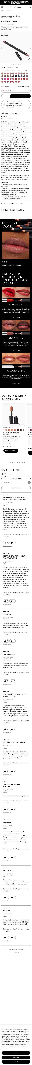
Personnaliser (16, 1061)
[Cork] (24, 74)
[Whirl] (13, 74)
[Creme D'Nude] (6, 430)
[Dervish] (16, 74)
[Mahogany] (16, 82)
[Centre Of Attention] (13, 82)
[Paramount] (18, 430)
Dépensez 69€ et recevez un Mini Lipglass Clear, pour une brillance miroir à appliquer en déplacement (16, 2)
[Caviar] (16, 76)
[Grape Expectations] (19, 76)
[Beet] (5, 82)
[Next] (23, 430)
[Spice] (11, 74)
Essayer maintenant (23, 86)
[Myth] (12, 430)
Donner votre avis (16, 478)
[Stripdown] (5, 74)
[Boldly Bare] (8, 74)
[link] (16, 303)
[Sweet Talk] (11, 79)
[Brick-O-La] (16, 79)
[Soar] (13, 79)
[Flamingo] (2, 82)
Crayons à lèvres (6, 17)
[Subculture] (2, 74)
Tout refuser (16, 1057)
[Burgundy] (8, 82)
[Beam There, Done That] (31, 430)
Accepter (16, 1052)
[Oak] (21, 74)
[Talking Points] (8, 79)
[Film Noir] (21, 430)
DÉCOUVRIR (16, 317)
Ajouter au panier (20, 96)
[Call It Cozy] (9, 430)
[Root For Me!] (13, 76)
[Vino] (2, 79)
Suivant (16, 952)
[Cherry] (11, 82)
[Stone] (27, 74)
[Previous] (4, 430)
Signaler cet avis (7, 546)
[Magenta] (5, 79)
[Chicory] (27, 79)
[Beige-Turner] (5, 76)
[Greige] (8, 76)
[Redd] (19, 82)
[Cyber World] (21, 76)
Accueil (3, 16)
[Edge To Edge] (19, 74)
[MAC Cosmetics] (16, 7)
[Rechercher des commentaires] (29, 482)
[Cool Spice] (2, 76)
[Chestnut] (11, 76)
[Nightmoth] (24, 76)
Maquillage (11, 16)
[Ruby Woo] (21, 79)
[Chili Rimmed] (24, 79)
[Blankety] (15, 430)
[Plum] (27, 76)
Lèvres (18, 16)
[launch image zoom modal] (29, 58)
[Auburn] (19, 79)
